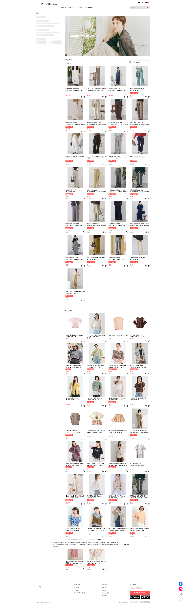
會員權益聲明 (105, 593)
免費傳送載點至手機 (140, 592)
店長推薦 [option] (137, 62)
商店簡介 (76, 590)
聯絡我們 (104, 595)
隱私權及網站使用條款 (80, 593)
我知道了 (126, 544)
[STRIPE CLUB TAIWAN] (46, 5)
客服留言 (104, 590)
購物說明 (104, 587)
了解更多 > (56, 546)
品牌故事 (76, 587)
